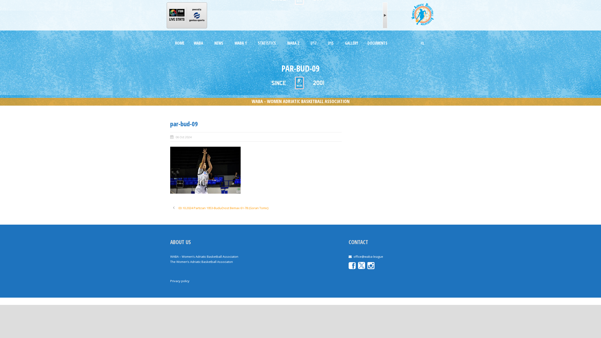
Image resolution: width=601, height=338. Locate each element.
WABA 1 (241, 43)
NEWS (218, 43)
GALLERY (351, 43)
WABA (198, 43)
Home (179, 43)
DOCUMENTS (377, 43)
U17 (313, 43)
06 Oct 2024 (184, 137)
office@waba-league (368, 256)
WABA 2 (293, 43)
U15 (331, 43)
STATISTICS (267, 43)
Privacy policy (179, 281)
